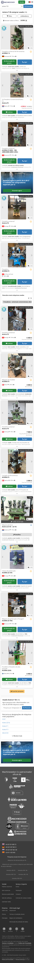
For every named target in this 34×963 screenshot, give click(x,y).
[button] (32, 2)
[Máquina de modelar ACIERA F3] (17, 365)
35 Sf (3, 719)
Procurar (29, 6)
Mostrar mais (17, 736)
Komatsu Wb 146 (22, 870)
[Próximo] (31, 37)
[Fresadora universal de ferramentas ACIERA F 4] (17, 37)
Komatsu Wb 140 (23, 874)
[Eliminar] (22, 6)
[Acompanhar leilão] (31, 525)
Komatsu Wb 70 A (11, 874)
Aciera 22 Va (6, 723)
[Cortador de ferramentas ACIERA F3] (17, 461)
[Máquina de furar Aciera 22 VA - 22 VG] (17, 508)
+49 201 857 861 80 (11, 850)
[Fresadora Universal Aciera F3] (17, 318)
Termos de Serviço (20, 959)
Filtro (10, 16)
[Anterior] (2, 37)
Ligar (25, 62)
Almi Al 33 (5, 733)
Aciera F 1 (5, 726)
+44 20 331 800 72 (10, 844)
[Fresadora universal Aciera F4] (17, 207)
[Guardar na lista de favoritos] (31, 52)
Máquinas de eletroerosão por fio (17, 860)
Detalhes (18, 535)
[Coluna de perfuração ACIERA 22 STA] (17, 557)
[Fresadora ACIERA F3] (17, 255)
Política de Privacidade (7, 959)
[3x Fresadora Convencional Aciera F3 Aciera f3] (17, 85)
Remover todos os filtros (11, 20)
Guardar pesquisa (18, 691)
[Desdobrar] (17, 70)
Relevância (25, 16)
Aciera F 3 (5, 729)
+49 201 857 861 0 (10, 847)
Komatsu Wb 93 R (17, 878)
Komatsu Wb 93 (11, 870)
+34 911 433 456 (10, 852)
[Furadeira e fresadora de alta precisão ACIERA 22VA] (17, 653)
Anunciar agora (17, 190)
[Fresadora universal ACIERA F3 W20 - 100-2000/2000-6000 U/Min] (17, 134)
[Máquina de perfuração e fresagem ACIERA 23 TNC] (17, 605)
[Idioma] (30, 2)
